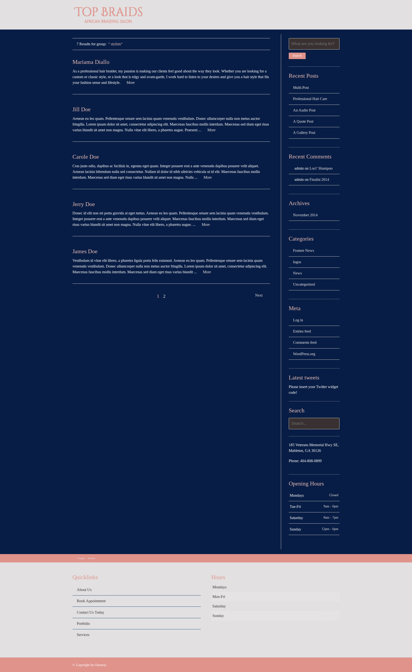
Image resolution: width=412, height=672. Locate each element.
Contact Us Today (90, 612)
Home (266, 15)
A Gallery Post (304, 133)
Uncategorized (304, 284)
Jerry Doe (83, 204)
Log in (298, 320)
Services (316, 15)
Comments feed (305, 342)
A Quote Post (303, 121)
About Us (290, 15)
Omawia (100, 665)
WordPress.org (304, 354)
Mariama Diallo (90, 62)
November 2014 (305, 215)
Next (259, 295)
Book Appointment (91, 601)
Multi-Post (301, 88)
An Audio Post (304, 110)
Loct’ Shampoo (321, 168)
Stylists (91, 558)
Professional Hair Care (310, 99)
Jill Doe (81, 109)
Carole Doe (85, 157)
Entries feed (302, 331)
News (297, 273)
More (131, 83)
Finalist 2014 (319, 179)
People (81, 558)
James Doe (85, 251)
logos (297, 262)
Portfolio (341, 15)
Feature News (303, 250)
